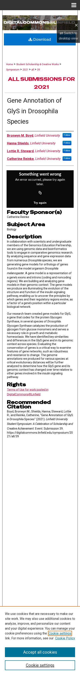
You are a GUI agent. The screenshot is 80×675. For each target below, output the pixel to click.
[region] (40, 640)
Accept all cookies (40, 652)
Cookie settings (60, 633)
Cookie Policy (65, 638)
